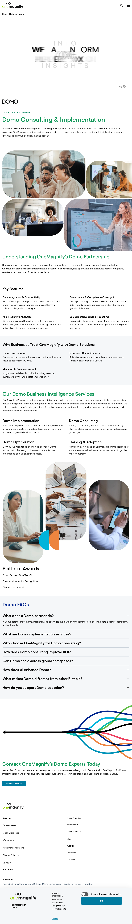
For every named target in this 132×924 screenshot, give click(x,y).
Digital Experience (11, 833)
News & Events (74, 831)
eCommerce (8, 840)
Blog (69, 839)
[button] (66, 616)
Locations (71, 852)
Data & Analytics (10, 825)
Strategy (7, 863)
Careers (71, 859)
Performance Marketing (13, 848)
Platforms (13, 14)
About (70, 846)
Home (4, 14)
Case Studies (74, 818)
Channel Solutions (11, 855)
